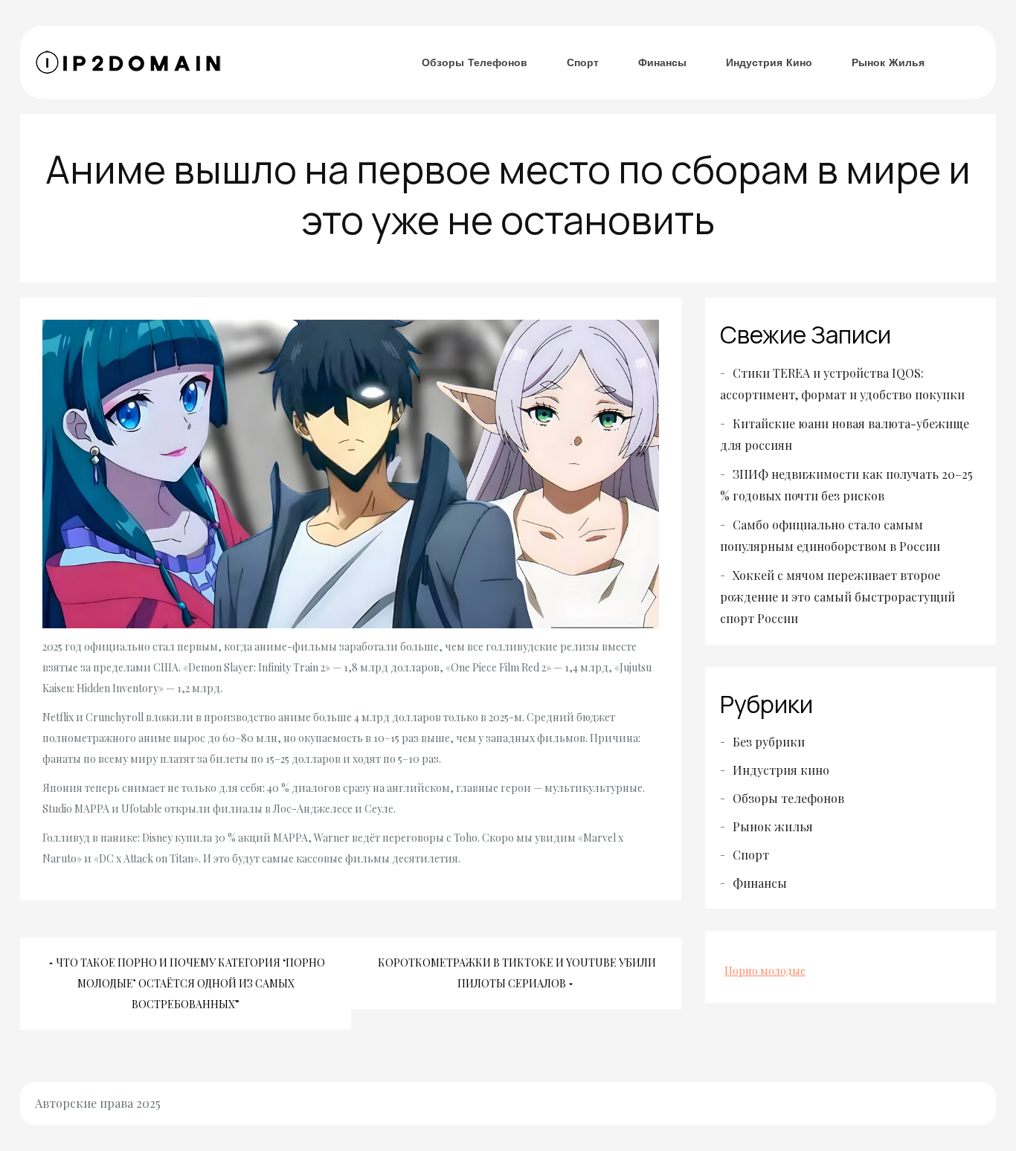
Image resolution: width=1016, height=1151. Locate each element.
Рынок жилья (888, 62)
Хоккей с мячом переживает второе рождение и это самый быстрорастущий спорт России (837, 596)
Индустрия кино (769, 62)
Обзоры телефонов (474, 62)
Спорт (583, 62)
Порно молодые (765, 971)
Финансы (662, 62)
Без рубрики (769, 741)
